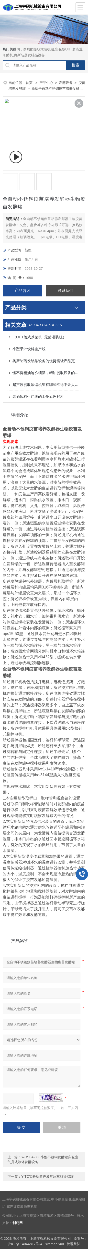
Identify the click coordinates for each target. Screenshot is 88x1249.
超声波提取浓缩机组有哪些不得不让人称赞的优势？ (46, 385)
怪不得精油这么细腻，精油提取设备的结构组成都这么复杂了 (46, 373)
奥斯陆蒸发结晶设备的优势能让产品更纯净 (46, 361)
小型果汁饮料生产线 (28, 349)
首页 (29, 83)
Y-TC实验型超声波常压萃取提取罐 (47, 1176)
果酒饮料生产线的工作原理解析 (38, 396)
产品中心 (46, 83)
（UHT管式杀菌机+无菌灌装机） (39, 337)
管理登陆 (73, 1244)
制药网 (17, 1223)
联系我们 (65, 290)
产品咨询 (22, 290)
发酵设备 (66, 83)
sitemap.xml (54, 1244)
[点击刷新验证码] (51, 1098)
